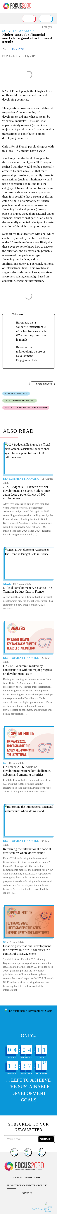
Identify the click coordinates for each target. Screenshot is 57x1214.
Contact (27, 1193)
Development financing (20, 400)
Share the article (44, 383)
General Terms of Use (27, 1177)
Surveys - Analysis (16, 393)
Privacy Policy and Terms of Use (27, 1185)
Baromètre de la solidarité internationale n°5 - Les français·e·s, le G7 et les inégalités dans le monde (31, 331)
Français (47, 26)
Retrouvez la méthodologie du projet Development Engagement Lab (30, 353)
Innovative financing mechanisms (26, 407)
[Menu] (52, 5)
